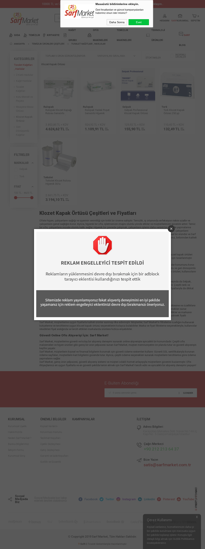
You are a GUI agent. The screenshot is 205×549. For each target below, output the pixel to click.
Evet (139, 22)
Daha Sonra (117, 22)
